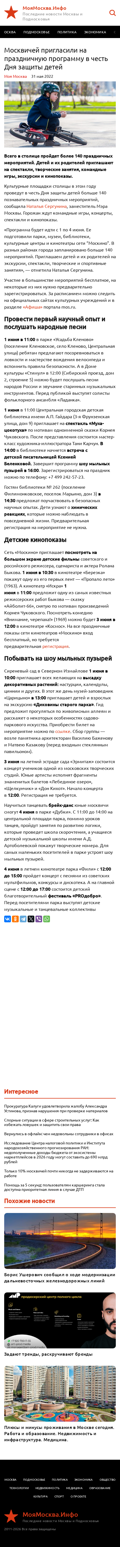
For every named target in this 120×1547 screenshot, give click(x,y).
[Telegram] (23, 919)
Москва (10, 1479)
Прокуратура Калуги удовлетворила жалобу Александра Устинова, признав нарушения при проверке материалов (56, 1108)
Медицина (74, 1488)
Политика (66, 32)
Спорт (59, 1496)
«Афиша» (32, 306)
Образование (100, 1488)
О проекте (79, 1496)
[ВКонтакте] (7, 919)
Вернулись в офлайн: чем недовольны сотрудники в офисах (58, 1133)
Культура (40, 1496)
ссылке (62, 731)
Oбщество (108, 1479)
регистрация (55, 646)
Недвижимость (47, 1488)
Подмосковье (36, 32)
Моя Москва (15, 76)
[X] (31, 919)
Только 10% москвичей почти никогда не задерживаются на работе (58, 1173)
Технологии (19, 1488)
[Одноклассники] (15, 919)
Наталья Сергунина (47, 206)
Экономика (95, 32)
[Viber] (38, 919)
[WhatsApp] (46, 919)
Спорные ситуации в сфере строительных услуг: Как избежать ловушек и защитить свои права (51, 1122)
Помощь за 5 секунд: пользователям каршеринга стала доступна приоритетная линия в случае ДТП (54, 1187)
